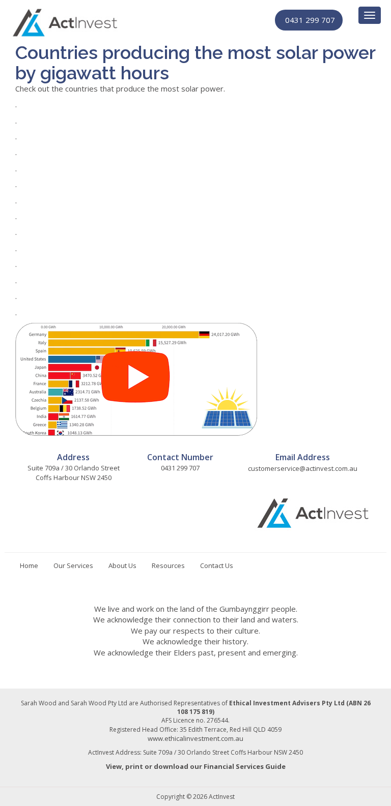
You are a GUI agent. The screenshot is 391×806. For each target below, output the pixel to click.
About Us (122, 565)
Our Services (73, 565)
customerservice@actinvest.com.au (302, 468)
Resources (168, 565)
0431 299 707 (310, 20)
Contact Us (216, 565)
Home (29, 565)
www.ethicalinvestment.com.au (195, 738)
